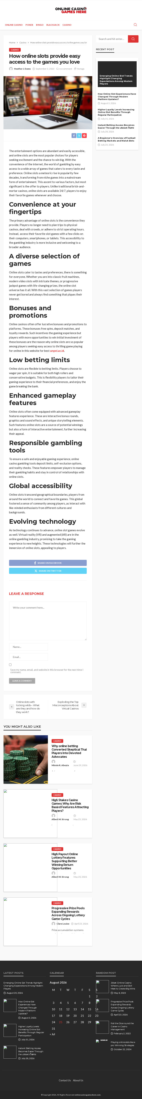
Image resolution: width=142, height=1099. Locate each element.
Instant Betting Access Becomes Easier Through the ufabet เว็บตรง (116, 126)
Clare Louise (63, 923)
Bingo (39, 24)
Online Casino (14, 24)
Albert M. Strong (60, 819)
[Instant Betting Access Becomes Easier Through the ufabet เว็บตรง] (10, 1052)
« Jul (52, 1034)
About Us (78, 1080)
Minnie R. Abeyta (60, 765)
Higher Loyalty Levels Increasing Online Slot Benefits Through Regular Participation (116, 112)
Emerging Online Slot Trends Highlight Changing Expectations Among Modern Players (116, 80)
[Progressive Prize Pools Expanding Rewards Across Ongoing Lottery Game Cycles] (30, 921)
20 (75, 1015)
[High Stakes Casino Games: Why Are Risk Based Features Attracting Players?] (30, 813)
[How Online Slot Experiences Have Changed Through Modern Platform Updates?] (10, 1005)
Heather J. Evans (22, 68)
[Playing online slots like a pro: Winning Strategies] (102, 1041)
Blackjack (53, 24)
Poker (29, 24)
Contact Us (65, 1080)
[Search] (135, 25)
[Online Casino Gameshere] (71, 10)
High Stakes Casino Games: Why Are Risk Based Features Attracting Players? (70, 805)
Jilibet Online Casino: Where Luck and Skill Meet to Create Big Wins (123, 986)
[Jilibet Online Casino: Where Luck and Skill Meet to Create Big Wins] (102, 986)
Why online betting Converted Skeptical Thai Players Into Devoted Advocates (69, 751)
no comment (65, 68)
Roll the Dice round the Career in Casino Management (122, 1026)
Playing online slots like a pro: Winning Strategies (123, 1043)
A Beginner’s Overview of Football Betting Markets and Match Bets (117, 139)
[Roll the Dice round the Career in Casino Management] (102, 1027)
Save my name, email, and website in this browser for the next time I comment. (46, 671)
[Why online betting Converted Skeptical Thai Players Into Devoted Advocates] (26, 759)
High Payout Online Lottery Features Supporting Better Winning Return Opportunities (65, 861)
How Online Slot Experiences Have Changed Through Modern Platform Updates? (117, 97)
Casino (66, 24)
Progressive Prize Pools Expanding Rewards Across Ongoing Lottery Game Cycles (68, 913)
